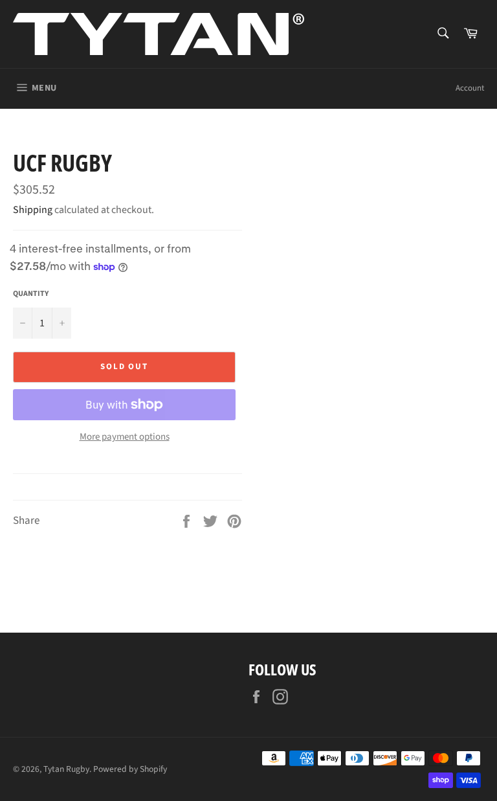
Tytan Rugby (66, 769)
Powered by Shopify (130, 769)
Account (470, 88)
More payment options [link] (125, 437)
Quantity (31, 294)
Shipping (32, 210)
